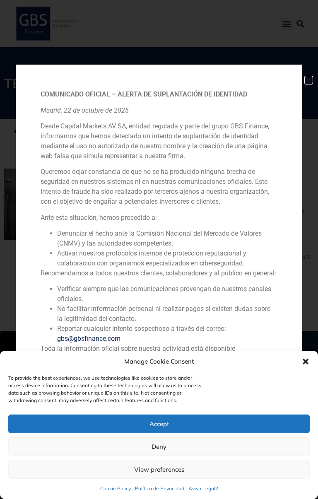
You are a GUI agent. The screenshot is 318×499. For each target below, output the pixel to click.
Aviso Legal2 (203, 488)
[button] (305, 361)
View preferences (159, 469)
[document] (159, 249)
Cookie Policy (115, 488)
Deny (159, 447)
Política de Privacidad (159, 488)
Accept (159, 424)
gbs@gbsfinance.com (88, 338)
